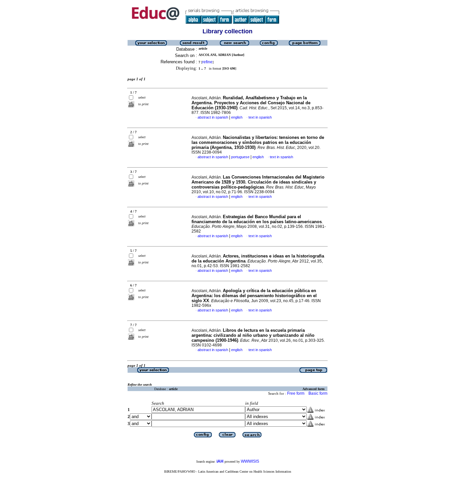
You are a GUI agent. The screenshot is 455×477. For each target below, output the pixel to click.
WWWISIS (250, 461)
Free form (295, 393)
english (236, 117)
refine (207, 62)
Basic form (317, 393)
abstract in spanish (213, 117)
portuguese (240, 157)
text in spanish (260, 117)
